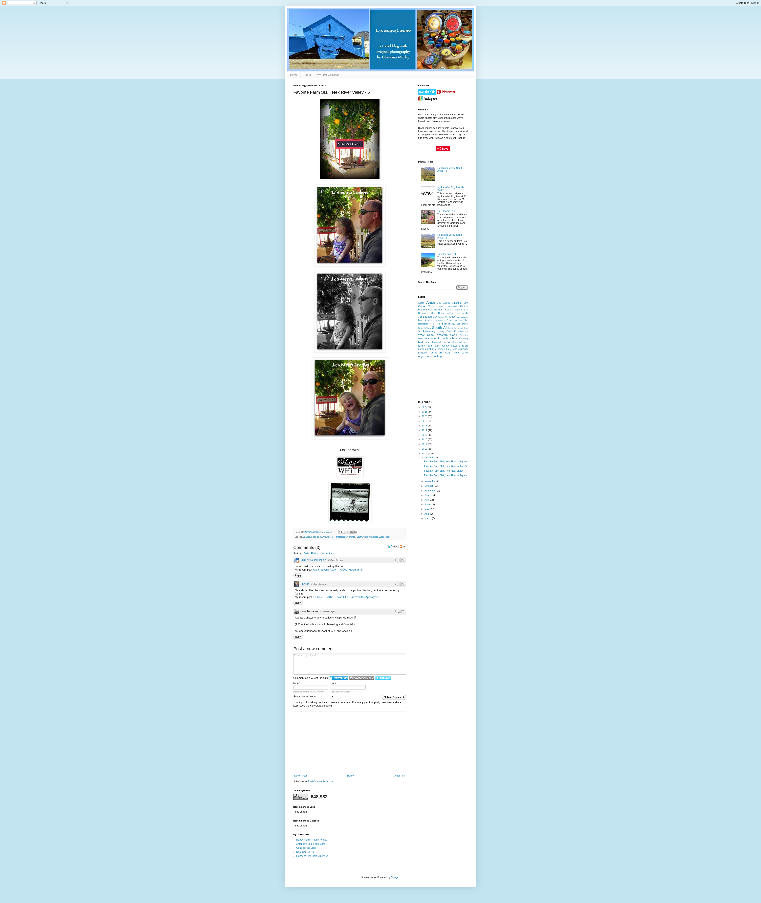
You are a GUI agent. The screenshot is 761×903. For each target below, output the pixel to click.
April (427, 513)
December (430, 457)
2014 (425, 444)
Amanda (306, 537)
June (427, 504)
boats (428, 342)
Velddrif (451, 331)
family (421, 345)
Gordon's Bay (461, 310)
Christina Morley (313, 532)
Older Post (399, 775)
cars (444, 342)
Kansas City (443, 317)
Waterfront (463, 331)
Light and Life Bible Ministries (312, 856)
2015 (425, 439)
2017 (425, 430)
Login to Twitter (383, 678)
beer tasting (462, 338)
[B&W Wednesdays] (349, 476)
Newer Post (300, 775)
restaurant (436, 352)
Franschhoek (425, 309)
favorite (331, 537)
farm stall (433, 345)
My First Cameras (328, 74)
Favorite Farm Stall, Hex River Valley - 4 (445, 470)
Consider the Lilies (306, 848)
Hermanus (423, 313)
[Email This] (340, 532)
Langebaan (462, 317)
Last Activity (327, 553)
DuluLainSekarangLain (313, 559)
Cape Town (426, 306)
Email (334, 683)
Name (296, 683)
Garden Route (442, 309)
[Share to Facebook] (352, 532)
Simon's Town (424, 328)
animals (435, 338)
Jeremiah (462, 313)
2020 (425, 416)
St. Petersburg (426, 331)
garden (422, 349)
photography (342, 537)
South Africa (362, 537)
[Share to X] (348, 532)
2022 (425, 407)
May (427, 509)
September (430, 490)
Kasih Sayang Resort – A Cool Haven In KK (338, 569)
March (428, 518)
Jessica (422, 316)
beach (450, 338)
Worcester (423, 338)
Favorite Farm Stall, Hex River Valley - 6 (445, 461)
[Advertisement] (350, 744)
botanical (436, 342)
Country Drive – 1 (446, 254)
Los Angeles (425, 320)
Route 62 (435, 324)
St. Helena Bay (461, 328)
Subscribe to (301, 696)
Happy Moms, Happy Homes (311, 839)
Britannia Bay (460, 303)
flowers (455, 345)
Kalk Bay (432, 317)
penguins (422, 352)
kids (455, 349)
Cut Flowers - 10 (446, 211)
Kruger (452, 316)
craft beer (462, 342)
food (465, 345)
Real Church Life (305, 852)
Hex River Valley (442, 313)
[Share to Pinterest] (355, 532)
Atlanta (446, 303)
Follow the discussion (402, 546)
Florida (464, 306)
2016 (425, 435)
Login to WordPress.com (361, 678)
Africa (421, 303)
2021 (425, 411)
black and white (318, 537)
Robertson (423, 324)
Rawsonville (461, 320)
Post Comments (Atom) (320, 781)
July (426, 499)
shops (456, 352)
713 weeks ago (335, 560)
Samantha (448, 323)
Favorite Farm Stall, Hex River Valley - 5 (445, 466)
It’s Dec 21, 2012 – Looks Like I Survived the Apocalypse (346, 597)
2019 (425, 421)
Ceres (441, 306)
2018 (425, 425)
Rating (314, 553)
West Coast (426, 334)
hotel (448, 349)
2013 (425, 448)
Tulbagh (441, 331)
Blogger (395, 877)
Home (294, 74)
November (430, 481)
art (443, 338)
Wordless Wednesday (379, 537)
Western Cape (447, 334)
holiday (431, 348)
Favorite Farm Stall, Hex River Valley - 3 (445, 475)
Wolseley (464, 335)
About (307, 74)
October (429, 486)
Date (306, 553)
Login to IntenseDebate (339, 678)
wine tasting (434, 356)
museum (463, 349)
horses (441, 349)
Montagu (439, 320)
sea (447, 352)
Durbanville (451, 306)
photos (352, 537)
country (451, 342)
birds (421, 342)
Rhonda (304, 583)
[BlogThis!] (344, 532)
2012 (425, 453)
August (428, 495)
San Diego (462, 324)
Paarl (448, 320)
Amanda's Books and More (310, 844)
